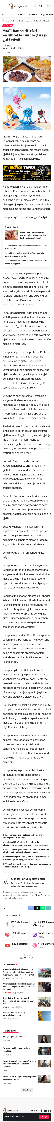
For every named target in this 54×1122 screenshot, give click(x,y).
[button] (44, 1117)
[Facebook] (16, 924)
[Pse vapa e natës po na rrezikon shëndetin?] (44, 1051)
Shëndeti (8, 25)
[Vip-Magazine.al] (18, 6)
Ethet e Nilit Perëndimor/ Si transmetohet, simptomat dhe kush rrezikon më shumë (33, 235)
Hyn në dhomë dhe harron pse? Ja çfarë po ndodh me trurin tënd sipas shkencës (19, 1064)
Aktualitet (6, 1007)
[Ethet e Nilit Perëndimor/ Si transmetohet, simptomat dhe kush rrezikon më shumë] (11, 235)
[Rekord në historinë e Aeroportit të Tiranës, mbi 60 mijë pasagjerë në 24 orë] (44, 1002)
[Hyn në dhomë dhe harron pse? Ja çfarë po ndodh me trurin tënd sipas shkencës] (44, 1063)
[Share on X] (37, 908)
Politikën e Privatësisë (15, 1117)
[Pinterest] (16, 935)
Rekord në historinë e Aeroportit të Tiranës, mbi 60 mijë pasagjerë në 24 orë (18, 1001)
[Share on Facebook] (31, 908)
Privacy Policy (40, 895)
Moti (4, 1019)
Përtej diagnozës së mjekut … (15, 1036)
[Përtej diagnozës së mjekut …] (44, 1039)
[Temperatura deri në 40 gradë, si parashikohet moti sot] (44, 1016)
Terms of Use (33, 892)
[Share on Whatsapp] (42, 908)
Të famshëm (7, 993)
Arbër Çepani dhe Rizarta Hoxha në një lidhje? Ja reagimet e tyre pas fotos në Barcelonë (19, 986)
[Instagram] (49, 1111)
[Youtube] (16, 945)
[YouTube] (45, 1111)
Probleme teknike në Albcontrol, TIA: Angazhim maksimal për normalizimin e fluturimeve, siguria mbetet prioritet (19, 972)
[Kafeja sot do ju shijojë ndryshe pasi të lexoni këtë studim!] (44, 1079)
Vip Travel (6, 978)
